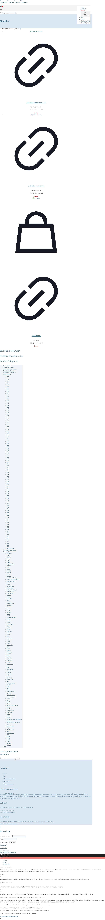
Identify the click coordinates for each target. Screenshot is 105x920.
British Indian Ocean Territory (13, 579)
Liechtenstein (10, 645)
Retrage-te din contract (8, 784)
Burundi (8, 584)
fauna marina (4, 796)
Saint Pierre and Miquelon (12, 705)
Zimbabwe (9, 745)
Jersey (8, 636)
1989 (8, 483)
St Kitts (8, 717)
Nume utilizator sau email (6, 836)
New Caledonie (10, 669)
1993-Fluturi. (36, 336)
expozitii (80, 794)
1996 (8, 495)
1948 (8, 412)
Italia (8, 633)
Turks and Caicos (10, 733)
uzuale (5, 798)
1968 (8, 446)
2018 (8, 533)
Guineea (8, 622)
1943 (8, 403)
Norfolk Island (10, 679)
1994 (8, 491)
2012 (8, 522)
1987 (8, 479)
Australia (9, 567)
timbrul (46, 821)
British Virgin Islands (11, 581)
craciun (53, 794)
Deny (1, 916)
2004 (8, 508)
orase (53, 796)
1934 (8, 388)
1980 (8, 467)
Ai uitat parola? (3, 845)
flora (9, 796)
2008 (8, 515)
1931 (7, 383)
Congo (8, 596)
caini (30, 794)
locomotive (44, 796)
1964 (8, 439)
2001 (8, 503)
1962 (8, 436)
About (6, 864)
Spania (8, 714)
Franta (8, 608)
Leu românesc (5, 856)
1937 (8, 393)
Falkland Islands (10, 603)
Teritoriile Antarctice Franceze (13, 722)
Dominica (9, 602)
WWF (4, 746)
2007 (8, 514)
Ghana (8, 614)
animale (2, 794)
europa (66, 794)
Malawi (8, 648)
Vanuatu (8, 739)
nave (51, 796)
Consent (5, 860)
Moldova (9, 653)
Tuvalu (8, 734)
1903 (8, 376)
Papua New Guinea (11, 683)
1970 (8, 450)
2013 (8, 524)
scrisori (34, 821)
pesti (74, 796)
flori (12, 796)
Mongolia (9, 657)
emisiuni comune (60, 794)
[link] (16, 13)
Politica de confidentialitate (9, 778)
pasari (60, 796)
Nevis (8, 667)
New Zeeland (10, 671)
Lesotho (8, 641)
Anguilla (8, 562)
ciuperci (37, 794)
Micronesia (9, 652)
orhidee (56, 796)
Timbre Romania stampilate (9, 550)
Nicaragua (9, 672)
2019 (8, 534)
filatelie (14, 821)
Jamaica (8, 634)
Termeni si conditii (7, 781)
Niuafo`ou (9, 674)
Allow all (16, 916)
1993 (8, 489)
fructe (24, 796)
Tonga (8, 727)
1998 (8, 498)
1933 (8, 386)
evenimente (73, 794)
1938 (8, 395)
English (6, 852)
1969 (8, 448)
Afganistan (9, 553)
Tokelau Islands (10, 726)
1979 (8, 465)
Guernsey (9, 620)
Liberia (8, 643)
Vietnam (8, 741)
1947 (8, 410)
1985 (8, 476)
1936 (8, 391)
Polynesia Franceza (11, 691)
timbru (44, 821)
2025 (8, 545)
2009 (8, 517)
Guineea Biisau (10, 624)
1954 (8, 422)
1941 (8, 400)
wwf (12, 798)
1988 (8, 481)
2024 (8, 543)
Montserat (9, 658)
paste (64, 796)
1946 (8, 408)
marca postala (22, 821)
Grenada (8, 619)
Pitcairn (8, 688)
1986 (8, 477)
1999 (8, 500)
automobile (18, 794)
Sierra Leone (9, 708)
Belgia (8, 574)
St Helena (9, 715)
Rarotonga (9, 698)
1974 (8, 457)
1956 (8, 426)
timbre (41, 821)
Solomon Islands (10, 710)
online (31, 821)
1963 (8, 438)
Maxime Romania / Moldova (9, 372)
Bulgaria (8, 583)
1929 (8, 381)
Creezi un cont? (3, 848)
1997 (8, 496)
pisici (83, 796)
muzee (48, 796)
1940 (8, 398)
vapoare (9, 798)
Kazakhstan (9, 638)
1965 (8, 441)
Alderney (9, 557)
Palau (8, 681)
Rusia (8, 700)
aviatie (22, 794)
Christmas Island (10, 591)
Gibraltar (8, 615)
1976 (8, 460)
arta (15, 794)
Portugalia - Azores (11, 695)
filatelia (8, 821)
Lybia (8, 646)
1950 (8, 415)
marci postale (27, 821)
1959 (8, 431)
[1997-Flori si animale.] (36, 115)
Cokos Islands (10, 593)
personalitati (69, 796)
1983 (8, 472)
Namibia (8, 662)
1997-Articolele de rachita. (36, 102)
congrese (40, 794)
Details (4, 862)
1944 (8, 405)
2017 (8, 531)
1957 (8, 427)
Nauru (8, 665)
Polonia (8, 689)
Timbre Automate (11, 548)
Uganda (8, 736)
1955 (8, 424)
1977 (8, 462)
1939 (8, 396)
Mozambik (9, 660)
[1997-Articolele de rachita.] (36, 31)
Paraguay (9, 684)
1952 (8, 419)
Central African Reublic (12, 589)
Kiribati (8, 639)
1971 (7, 451)
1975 (8, 458)
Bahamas (9, 570)
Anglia (8, 560)
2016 (8, 529)
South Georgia (10, 712)
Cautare (18, 758)
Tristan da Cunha (10, 729)
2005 (8, 510)
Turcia (8, 731)
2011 (8, 520)
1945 (8, 407)
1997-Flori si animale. (36, 186)
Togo (8, 724)
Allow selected (11, 916)
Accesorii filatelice (7, 365)
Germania (9, 612)
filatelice (11, 821)
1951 (7, 417)
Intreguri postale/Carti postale (10, 369)
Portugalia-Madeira (11, 696)
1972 (8, 453)
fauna (86, 794)
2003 (8, 507)
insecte (26, 796)
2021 (8, 538)
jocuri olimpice (34, 796)
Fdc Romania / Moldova (8, 367)
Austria (8, 569)
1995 (8, 493)
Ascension (9, 565)
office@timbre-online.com (9, 812)
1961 (8, 434)
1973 (8, 455)
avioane (26, 794)
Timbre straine (6, 552)
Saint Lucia (9, 703)
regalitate (86, 796)
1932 (8, 384)
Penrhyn (8, 686)
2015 (8, 527)
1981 (8, 469)
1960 (8, 433)
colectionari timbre (3, 821)
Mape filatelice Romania (8, 370)
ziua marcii (17, 798)
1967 (8, 445)
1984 (8, 474)
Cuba (8, 600)
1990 (8, 484)
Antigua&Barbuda (11, 564)
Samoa (8, 707)
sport (1, 798)
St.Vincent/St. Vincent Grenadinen (14, 719)
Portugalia (9, 693)
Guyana (8, 626)
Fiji (7, 607)
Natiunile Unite (10, 664)
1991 (8, 486)
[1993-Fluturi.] (36, 198)
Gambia (8, 610)
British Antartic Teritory (12, 577)
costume (49, 794)
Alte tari (8, 558)
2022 (8, 539)
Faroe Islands (10, 605)
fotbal (20, 796)
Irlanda (8, 629)
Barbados (9, 572)
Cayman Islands (10, 586)
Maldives (9, 650)
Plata (4, 776)
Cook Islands (9, 598)
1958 (8, 429)
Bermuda (9, 576)
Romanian (6, 851)
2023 (8, 541)
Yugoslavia (9, 743)
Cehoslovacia (10, 588)
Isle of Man (9, 631)
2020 (8, 536)
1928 (8, 379)
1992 (8, 488)
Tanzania (9, 721)
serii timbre (38, 821)
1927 (8, 377)
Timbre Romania (7, 374)
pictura (79, 796)
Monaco (8, 655)
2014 (8, 526)
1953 (8, 420)
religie (89, 796)
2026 (8, 546)
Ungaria (8, 738)
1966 (8, 443)
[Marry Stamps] (13, 2)
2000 (8, 501)
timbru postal (50, 821)
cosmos (45, 794)
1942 (8, 401)
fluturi (16, 796)
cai (28, 794)
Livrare (4, 773)
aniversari (9, 794)
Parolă (1, 839)
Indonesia (9, 627)
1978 (8, 464)
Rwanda (8, 702)
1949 (8, 414)
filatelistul (18, 821)
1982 (8, 470)
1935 (8, 389)
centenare (33, 794)
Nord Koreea (9, 677)
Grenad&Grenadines (11, 617)
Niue (8, 676)
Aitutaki (8, 555)
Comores (9, 595)
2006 (8, 512)
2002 (8, 505)
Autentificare (12, 842)
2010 (8, 519)
